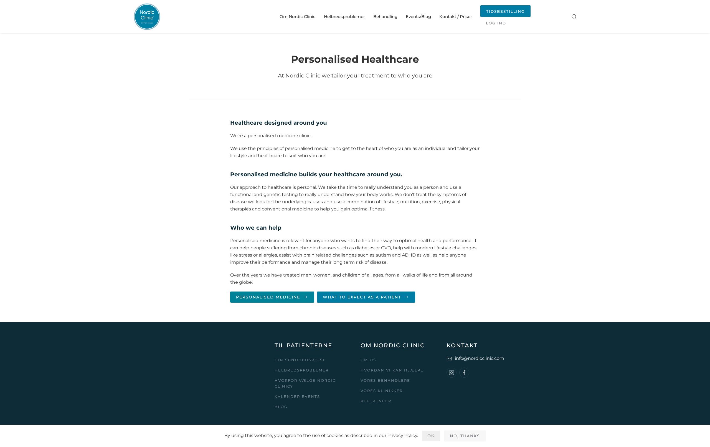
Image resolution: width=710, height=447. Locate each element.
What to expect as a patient (362, 297)
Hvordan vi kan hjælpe (392, 370)
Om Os (368, 360)
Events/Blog (418, 16)
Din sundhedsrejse (300, 360)
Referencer (376, 401)
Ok (431, 435)
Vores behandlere (385, 380)
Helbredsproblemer (344, 16)
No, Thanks (465, 435)
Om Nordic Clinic (298, 16)
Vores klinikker (382, 390)
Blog (281, 407)
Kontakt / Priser (455, 16)
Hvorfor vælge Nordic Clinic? (305, 383)
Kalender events (297, 396)
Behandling (385, 16)
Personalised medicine (268, 297)
